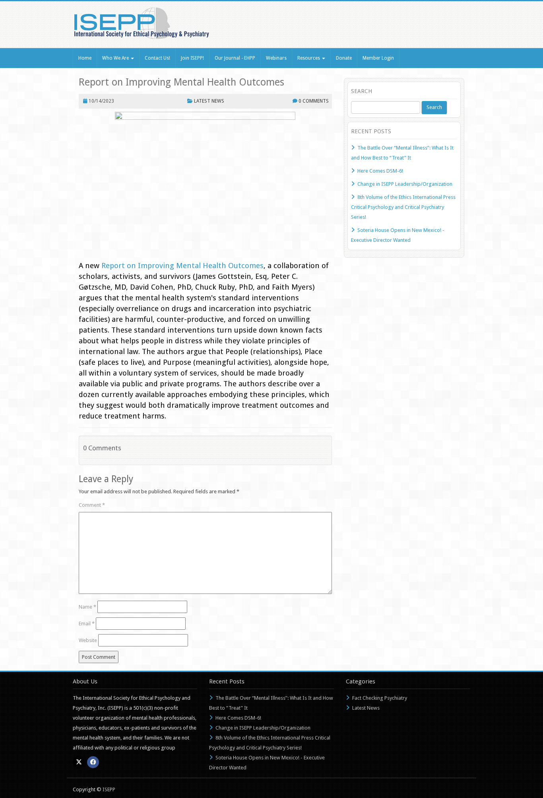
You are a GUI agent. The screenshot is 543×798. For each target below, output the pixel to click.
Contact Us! (157, 58)
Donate (344, 58)
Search (434, 107)
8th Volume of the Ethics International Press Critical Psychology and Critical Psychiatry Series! (403, 207)
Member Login (378, 58)
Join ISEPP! (192, 58)
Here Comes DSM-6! (380, 171)
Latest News (209, 101)
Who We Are (116, 58)
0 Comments (314, 101)
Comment (92, 505)
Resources (309, 58)
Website (88, 640)
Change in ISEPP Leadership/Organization (404, 184)
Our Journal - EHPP (235, 58)
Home (84, 58)
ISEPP (109, 789)
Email (87, 624)
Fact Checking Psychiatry (379, 698)
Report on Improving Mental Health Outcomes (181, 82)
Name (87, 607)
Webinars (276, 58)
